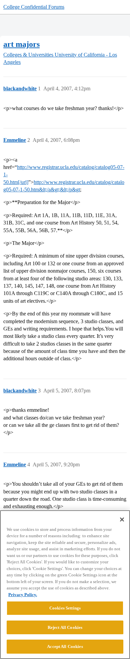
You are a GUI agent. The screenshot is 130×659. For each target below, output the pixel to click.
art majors (21, 44)
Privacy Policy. (22, 594)
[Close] (122, 519)
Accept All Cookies (65, 646)
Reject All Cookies (65, 627)
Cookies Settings (65, 607)
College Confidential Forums (33, 7)
